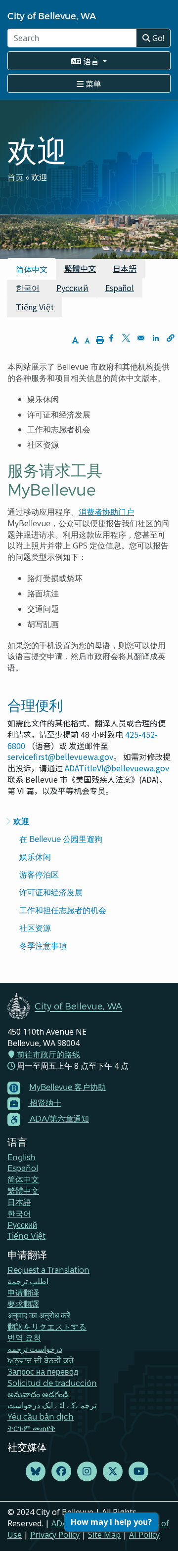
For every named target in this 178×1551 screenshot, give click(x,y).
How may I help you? (111, 1521)
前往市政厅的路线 (47, 1054)
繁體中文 (80, 268)
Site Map (104, 1534)
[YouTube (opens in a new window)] (138, 1471)
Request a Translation (48, 1269)
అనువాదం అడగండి (38, 1394)
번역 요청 (24, 1337)
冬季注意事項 (43, 945)
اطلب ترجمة (27, 1281)
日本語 (124, 268)
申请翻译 (23, 1292)
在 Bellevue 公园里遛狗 (60, 838)
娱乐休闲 (35, 856)
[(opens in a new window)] (35, 1471)
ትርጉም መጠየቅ (31, 1427)
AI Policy (144, 1534)
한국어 (28, 287)
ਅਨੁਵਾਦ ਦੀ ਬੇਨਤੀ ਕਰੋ (40, 1360)
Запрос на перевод (42, 1371)
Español (119, 287)
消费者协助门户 (106, 511)
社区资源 (35, 927)
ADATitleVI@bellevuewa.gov (117, 768)
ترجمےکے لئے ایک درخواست (51, 1405)
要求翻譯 (23, 1303)
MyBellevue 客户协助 (67, 1086)
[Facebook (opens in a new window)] (61, 1471)
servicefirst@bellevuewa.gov (60, 756)
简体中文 (23, 1179)
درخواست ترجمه (34, 1348)
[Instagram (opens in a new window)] (87, 1471)
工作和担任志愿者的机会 (62, 910)
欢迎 (21, 821)
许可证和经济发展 (51, 892)
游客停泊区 (40, 874)
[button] (170, 338)
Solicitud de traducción (52, 1382)
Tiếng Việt (35, 307)
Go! (157, 38)
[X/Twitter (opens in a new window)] (113, 1471)
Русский (72, 287)
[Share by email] (140, 338)
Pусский (22, 1224)
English (21, 1157)
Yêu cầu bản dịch (40, 1416)
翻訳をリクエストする (47, 1326)
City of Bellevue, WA (51, 15)
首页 (15, 177)
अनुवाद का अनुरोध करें (38, 1315)
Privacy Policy (55, 1534)
